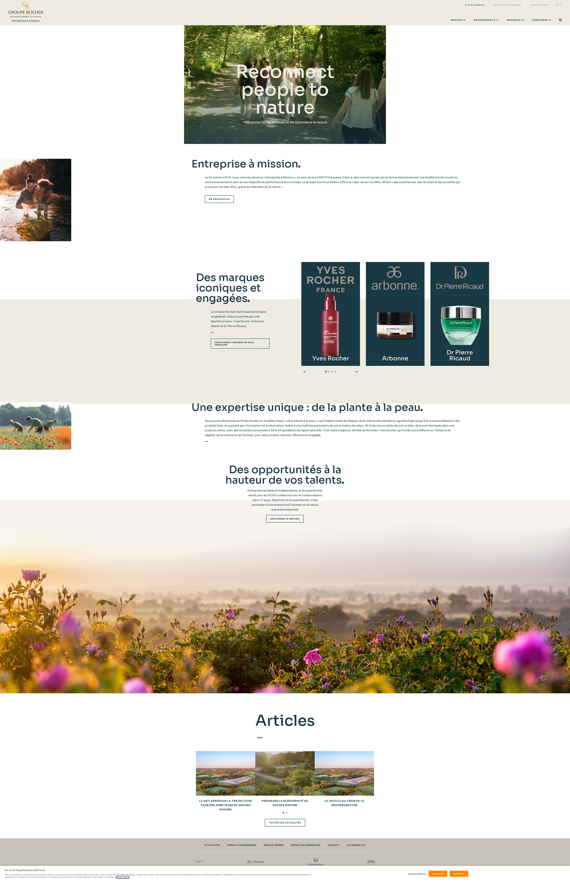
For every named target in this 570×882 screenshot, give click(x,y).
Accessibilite (356, 845)
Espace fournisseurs (507, 5)
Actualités (212, 845)
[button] (326, 371)
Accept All (458, 873)
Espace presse (539, 5)
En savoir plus (219, 199)
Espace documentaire (305, 845)
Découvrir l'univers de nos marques (234, 343)
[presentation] (305, 371)
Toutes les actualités (285, 822)
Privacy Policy (123, 877)
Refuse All (438, 873)
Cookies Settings (417, 873)
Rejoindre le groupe (285, 518)
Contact (333, 845)
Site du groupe (475, 5)
